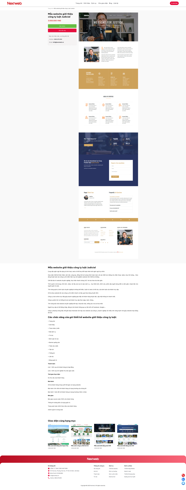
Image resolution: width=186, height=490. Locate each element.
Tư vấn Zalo (174, 3)
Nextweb (92, 485)
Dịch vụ (93, 3)
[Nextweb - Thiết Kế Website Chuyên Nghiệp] (14, 3)
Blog (110, 3)
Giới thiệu (87, 3)
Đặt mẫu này (62, 30)
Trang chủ (79, 3)
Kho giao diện (103, 3)
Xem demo (62, 26)
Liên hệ (115, 3)
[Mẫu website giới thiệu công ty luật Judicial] (108, 136)
